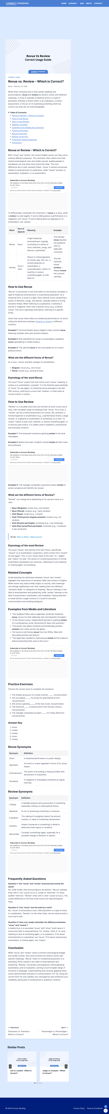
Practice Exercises (20, 130)
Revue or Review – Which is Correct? (28, 115)
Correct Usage (14, 77)
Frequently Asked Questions (24, 139)
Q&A (82, 3)
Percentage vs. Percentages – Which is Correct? (55, 1031)
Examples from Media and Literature (28, 127)
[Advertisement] (54, 20)
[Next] (66, 1066)
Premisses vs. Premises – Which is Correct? (19, 1031)
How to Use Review (20, 121)
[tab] (34, 1083)
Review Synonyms (20, 136)
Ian (11, 86)
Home (63, 3)
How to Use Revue (20, 118)
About (89, 3)
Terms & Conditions (95, 1108)
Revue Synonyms (19, 133)
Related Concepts (20, 124)
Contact (98, 3)
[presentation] (21, 1059)
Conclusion (17, 142)
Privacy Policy (79, 1108)
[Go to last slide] (10, 1066)
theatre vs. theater (44, 321)
